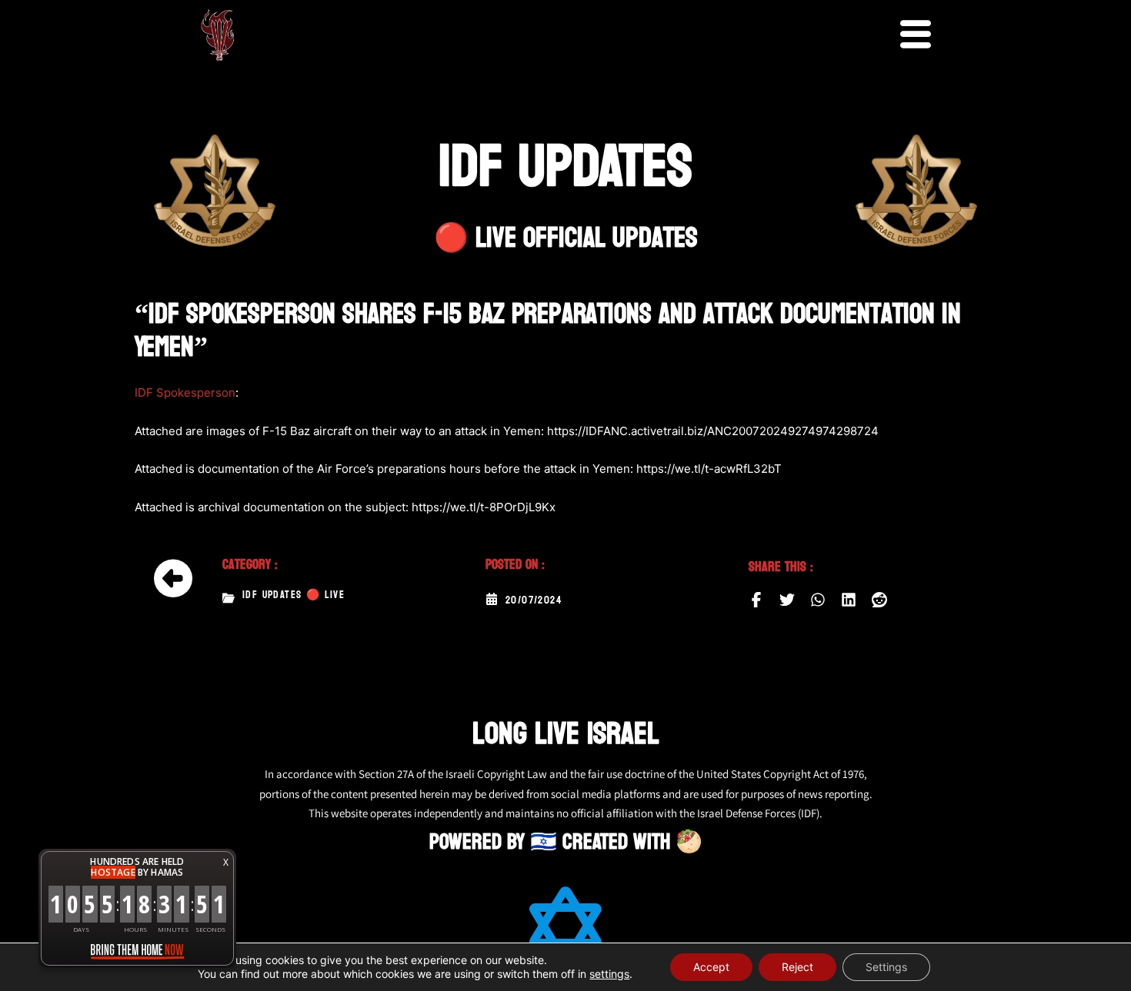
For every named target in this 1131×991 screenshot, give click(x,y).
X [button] (226, 862)
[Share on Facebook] (756, 599)
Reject (797, 966)
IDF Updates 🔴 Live (293, 595)
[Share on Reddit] (879, 599)
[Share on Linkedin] (848, 599)
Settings (886, 966)
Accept (711, 966)
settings (609, 973)
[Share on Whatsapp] (818, 599)
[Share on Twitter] (787, 599)
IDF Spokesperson (185, 392)
